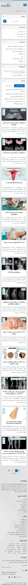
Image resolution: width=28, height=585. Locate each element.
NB (5, 551)
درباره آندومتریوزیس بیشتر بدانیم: (15, 101)
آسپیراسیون (12, 544)
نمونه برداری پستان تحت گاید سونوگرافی (13, 99)
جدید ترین (21, 31)
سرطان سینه (18, 551)
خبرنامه (23, 503)
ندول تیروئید (24, 544)
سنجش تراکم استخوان (18, 59)
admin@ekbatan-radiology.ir (8, 574)
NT (8, 547)
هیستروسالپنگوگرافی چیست (16, 96)
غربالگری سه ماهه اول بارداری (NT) (14, 94)
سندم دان (12, 547)
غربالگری (19, 547)
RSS (24, 512)
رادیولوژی (21, 54)
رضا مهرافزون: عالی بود (18, 75)
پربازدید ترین (20, 34)
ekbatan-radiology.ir (18, 584)
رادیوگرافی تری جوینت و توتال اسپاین (14, 49)
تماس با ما (23, 505)
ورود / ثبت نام (21, 510)
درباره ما (23, 506)
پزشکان (23, 508)
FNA (17, 544)
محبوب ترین (20, 36)
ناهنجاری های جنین (11, 549)
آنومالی (19, 549)
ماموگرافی (23, 523)
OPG (19, 553)
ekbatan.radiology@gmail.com (8, 572)
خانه (24, 499)
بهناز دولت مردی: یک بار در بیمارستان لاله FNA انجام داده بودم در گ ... (14, 72)
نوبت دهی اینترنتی (20, 501)
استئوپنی (24, 547)
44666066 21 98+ (7, 1)
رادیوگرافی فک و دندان (17, 51)
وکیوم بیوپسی (22, 536)
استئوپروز (24, 553)
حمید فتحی (7, 583)
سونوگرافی (20, 61)
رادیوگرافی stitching (18, 104)
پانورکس (14, 553)
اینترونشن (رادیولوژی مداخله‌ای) (15, 46)
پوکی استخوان (11, 546)
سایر (22, 56)
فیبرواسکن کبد (21, 529)
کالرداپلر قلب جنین (20, 531)
